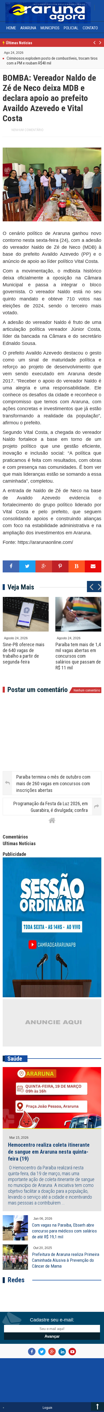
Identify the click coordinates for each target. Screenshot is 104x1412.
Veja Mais (20, 587)
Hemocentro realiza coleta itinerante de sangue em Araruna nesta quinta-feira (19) (49, 1152)
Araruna (28, 28)
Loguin (47, 1408)
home (11, 28)
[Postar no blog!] (77, 566)
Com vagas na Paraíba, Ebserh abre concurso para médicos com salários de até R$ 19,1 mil (64, 1230)
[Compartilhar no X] (27, 566)
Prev (94, 45)
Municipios (50, 28)
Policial (71, 28)
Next (100, 45)
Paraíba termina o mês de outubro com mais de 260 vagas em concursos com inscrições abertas (53, 783)
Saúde (14, 1058)
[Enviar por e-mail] (93, 566)
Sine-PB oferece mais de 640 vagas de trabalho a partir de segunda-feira (24, 653)
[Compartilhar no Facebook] (11, 566)
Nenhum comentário (27, 130)
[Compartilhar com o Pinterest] (60, 566)
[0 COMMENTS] (24, 52)
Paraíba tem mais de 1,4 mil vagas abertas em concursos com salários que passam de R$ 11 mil (78, 656)
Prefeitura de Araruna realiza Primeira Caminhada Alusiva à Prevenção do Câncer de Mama (65, 1260)
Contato (90, 28)
